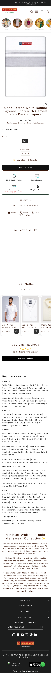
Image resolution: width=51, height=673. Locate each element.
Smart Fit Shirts (10, 393)
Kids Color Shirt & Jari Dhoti (14, 497)
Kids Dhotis (35, 510)
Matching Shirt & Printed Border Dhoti (20, 436)
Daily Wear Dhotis (38, 417)
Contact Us (25, 617)
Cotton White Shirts (18, 388)
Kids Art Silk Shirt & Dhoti (21, 500)
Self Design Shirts (40, 391)
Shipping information (25, 205)
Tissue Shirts (32, 479)
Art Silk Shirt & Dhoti (24, 439)
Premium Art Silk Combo (19, 449)
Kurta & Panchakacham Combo (16, 459)
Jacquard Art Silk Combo (21, 452)
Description (25, 200)
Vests (15, 521)
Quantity (25, 149)
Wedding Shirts (23, 385)
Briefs (30, 521)
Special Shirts (25, 391)
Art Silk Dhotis (35, 414)
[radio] (25, 141)
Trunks (23, 521)
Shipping (21, 123)
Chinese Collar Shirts (18, 404)
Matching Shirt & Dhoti (38, 433)
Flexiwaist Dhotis (9, 420)
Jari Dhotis (37, 420)
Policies (25, 611)
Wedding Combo (9, 470)
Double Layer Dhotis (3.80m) (15, 425)
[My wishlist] (42, 11)
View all (25, 290)
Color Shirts (7, 398)
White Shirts (7, 385)
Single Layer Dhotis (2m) (31, 423)
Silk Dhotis (7, 414)
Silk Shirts (35, 385)
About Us (25, 600)
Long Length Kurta (17, 406)
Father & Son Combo (39, 462)
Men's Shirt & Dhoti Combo (14, 433)
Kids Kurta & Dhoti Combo (22, 502)
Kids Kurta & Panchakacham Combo (18, 507)
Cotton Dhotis (22, 417)
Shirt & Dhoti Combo (11, 494)
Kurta (31, 404)
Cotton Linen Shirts (36, 388)
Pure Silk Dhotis (20, 414)
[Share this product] (46, 104)
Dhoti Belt (20, 523)
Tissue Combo (31, 473)
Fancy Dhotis (25, 420)
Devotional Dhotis (10, 423)
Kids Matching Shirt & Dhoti (34, 494)
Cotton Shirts (19, 479)
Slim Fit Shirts (25, 393)
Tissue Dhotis (8, 417)
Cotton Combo (17, 473)
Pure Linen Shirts (9, 391)
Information (25, 606)
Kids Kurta (13, 513)
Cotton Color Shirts (23, 398)
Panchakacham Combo (21, 476)
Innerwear (6, 521)
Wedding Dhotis (9, 483)
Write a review (25, 358)
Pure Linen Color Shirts (25, 401)
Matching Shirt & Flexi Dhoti (14, 446)
